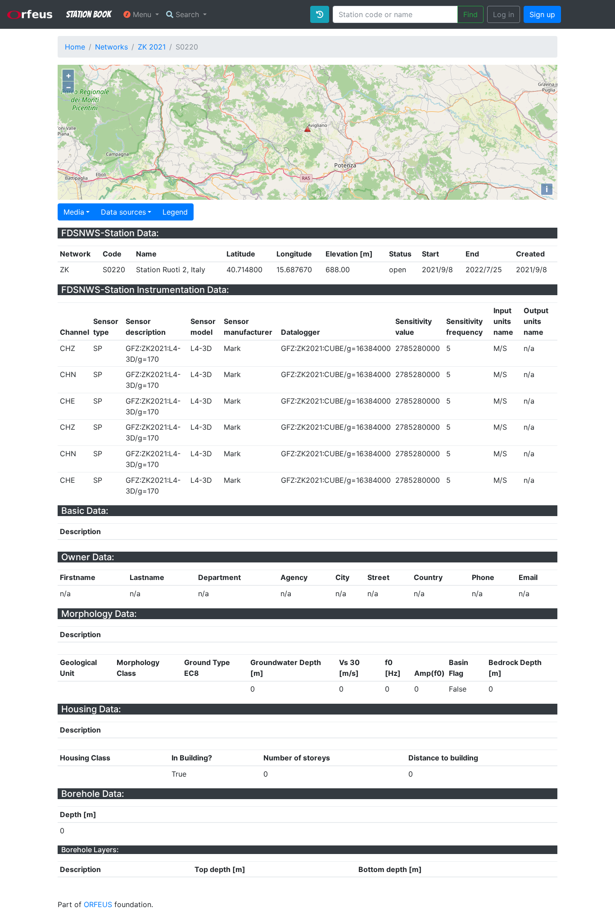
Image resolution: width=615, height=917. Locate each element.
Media (73, 211)
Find (470, 14)
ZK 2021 (152, 46)
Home (75, 46)
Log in (503, 14)
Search (187, 14)
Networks (111, 46)
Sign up (542, 14)
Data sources (123, 211)
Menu (142, 14)
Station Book (88, 14)
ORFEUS (98, 904)
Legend (175, 211)
